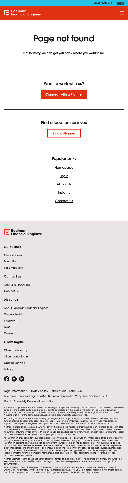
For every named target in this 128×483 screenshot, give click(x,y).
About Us (64, 184)
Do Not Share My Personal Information (29, 401)
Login (64, 176)
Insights (64, 192)
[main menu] (122, 13)
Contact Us (64, 201)
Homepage (64, 167)
